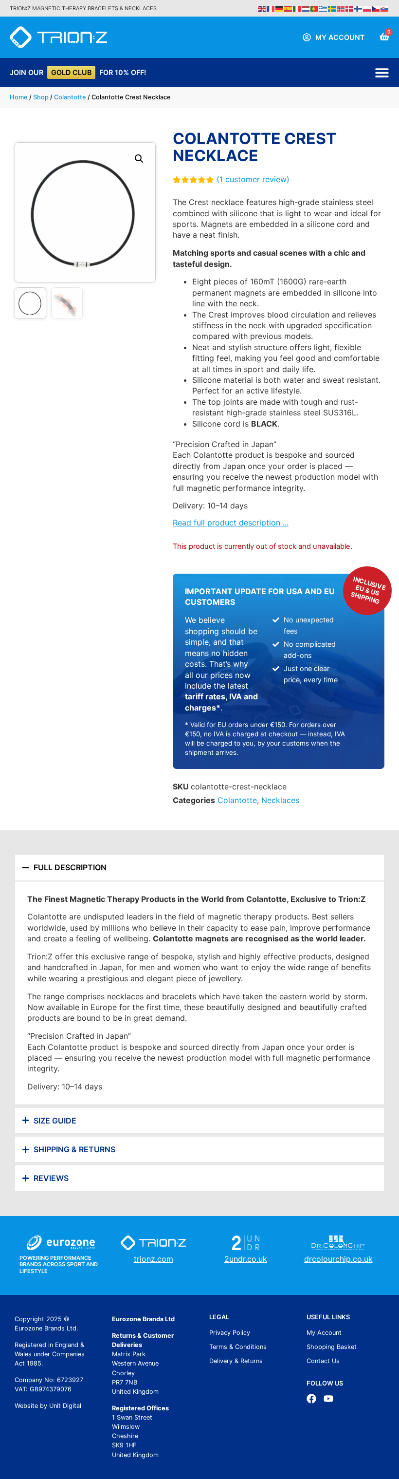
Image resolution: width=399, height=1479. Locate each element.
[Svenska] (332, 8)
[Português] (314, 8)
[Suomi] (358, 8)
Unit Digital (65, 1405)
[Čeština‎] (376, 8)
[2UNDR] (246, 1243)
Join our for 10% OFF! (78, 72)
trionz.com (153, 1259)
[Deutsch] (279, 8)
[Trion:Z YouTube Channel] (328, 1399)
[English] (262, 8)
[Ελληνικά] (323, 8)
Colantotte (70, 97)
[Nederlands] (306, 8)
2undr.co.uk (245, 1259)
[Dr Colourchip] (338, 1243)
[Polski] (367, 8)
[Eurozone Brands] (60, 1243)
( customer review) (253, 179)
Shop (41, 97)
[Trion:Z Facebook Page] (311, 1399)
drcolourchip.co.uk (338, 1259)
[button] (139, 159)
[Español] (288, 8)
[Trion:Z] (58, 37)
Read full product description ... (231, 522)
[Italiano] (297, 8)
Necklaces (280, 800)
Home (19, 97)
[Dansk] (349, 8)
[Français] (271, 8)
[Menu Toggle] (382, 72)
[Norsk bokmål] (341, 8)
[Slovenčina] (385, 8)
